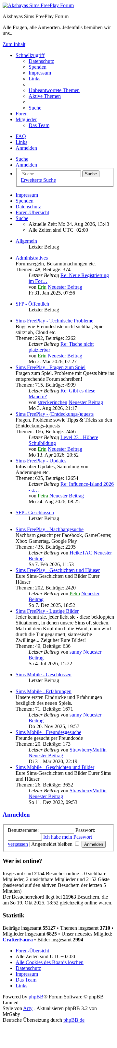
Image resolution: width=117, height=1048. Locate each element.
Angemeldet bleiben (52, 844)
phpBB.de (73, 1020)
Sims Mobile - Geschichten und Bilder (55, 767)
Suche (22, 159)
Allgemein (26, 241)
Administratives (32, 258)
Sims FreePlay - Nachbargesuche (50, 529)
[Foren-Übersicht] (38, 5)
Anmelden (26, 165)
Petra (43, 495)
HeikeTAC (81, 552)
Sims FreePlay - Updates (41, 460)
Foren (22, 113)
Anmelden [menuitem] (26, 148)
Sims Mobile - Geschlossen (44, 674)
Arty (27, 1008)
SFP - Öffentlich (32, 304)
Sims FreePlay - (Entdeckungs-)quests (55, 414)
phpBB (36, 996)
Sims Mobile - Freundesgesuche (48, 732)
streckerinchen (52, 402)
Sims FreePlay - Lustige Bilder (47, 611)
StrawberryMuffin (88, 749)
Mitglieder (26, 119)
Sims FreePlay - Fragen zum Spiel (50, 367)
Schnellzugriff (30, 55)
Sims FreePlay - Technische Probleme (54, 320)
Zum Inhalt (14, 44)
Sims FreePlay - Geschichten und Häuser (58, 570)
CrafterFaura (18, 939)
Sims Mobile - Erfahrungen (44, 691)
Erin (42, 287)
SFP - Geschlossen (35, 512)
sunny (76, 652)
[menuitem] (41, 61)
